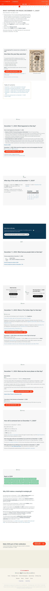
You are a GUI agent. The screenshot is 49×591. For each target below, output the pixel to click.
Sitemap (17, 578)
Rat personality (13, 340)
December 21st (41, 324)
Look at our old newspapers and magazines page (14, 155)
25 (34, 197)
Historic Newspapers (23, 575)
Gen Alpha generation (16, 446)
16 (30, 6)
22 (43, 6)
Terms (31, 578)
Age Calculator (40, 434)
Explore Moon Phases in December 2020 (13, 394)
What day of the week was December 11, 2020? (15, 88)
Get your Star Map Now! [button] (11, 404)
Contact (27, 578)
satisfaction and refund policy (12, 76)
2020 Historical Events (18, 478)
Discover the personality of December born (13, 328)
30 (31, 199)
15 (28, 6)
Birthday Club (38, 575)
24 (47, 6)
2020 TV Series (8, 483)
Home (9, 575)
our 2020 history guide (18, 521)
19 (36, 6)
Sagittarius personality (32, 321)
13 (23, 6)
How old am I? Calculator (13, 434)
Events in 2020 (7, 144)
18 (34, 6)
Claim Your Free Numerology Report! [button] (14, 332)
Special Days (31, 575)
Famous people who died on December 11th (13, 264)
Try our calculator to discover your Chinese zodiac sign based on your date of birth (21, 343)
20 (37, 196)
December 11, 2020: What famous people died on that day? (17, 89)
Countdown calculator (13, 442)
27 (37, 197)
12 (21, 6)
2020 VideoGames (34, 483)
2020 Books (26, 483)
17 (32, 6)
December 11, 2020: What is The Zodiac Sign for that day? (17, 91)
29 (29, 199)
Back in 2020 (8, 96)
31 (33, 199)
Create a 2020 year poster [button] (12, 71)
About (22, 578)
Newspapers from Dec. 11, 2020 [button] (12, 151)
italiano (47, 1)
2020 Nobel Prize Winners (30, 478)
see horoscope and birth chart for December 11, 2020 (16, 234)
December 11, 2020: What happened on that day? (15, 87)
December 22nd (24, 326)
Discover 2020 (8, 478)
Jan (29, 4)
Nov (20, 4)
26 (36, 197)
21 (41, 6)
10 (17, 6)
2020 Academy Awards (17, 483)
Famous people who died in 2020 (11, 262)
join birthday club (38, 296)
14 (26, 6)
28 (27, 199)
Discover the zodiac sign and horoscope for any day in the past (17, 318)
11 (34, 195)
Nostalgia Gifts (14, 575)
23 (45, 6)
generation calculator (30, 448)
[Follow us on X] (21, 573)
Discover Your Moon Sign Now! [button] (22, 391)
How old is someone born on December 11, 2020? (15, 95)
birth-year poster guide (25, 522)
